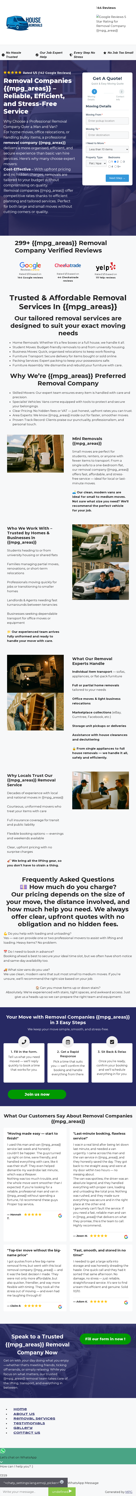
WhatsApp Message (83, 1483)
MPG (128, 1492)
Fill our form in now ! (105, 1339)
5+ (119, 166)
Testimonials (29, 1423)
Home (20, 1409)
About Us (24, 1414)
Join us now (37, 1094)
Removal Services (34, 1418)
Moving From (94, 114)
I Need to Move (95, 143)
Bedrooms (114, 157)
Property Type (94, 157)
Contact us (26, 1433)
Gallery (23, 1428)
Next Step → (117, 178)
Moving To (93, 128)
